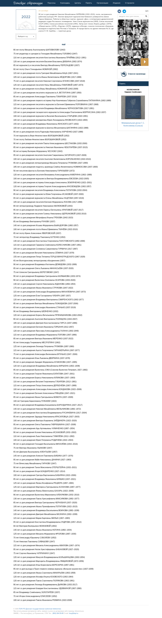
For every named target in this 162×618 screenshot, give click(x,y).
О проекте (129, 3)
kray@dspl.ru (73, 613)
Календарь (65, 3)
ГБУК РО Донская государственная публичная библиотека (40, 609)
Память (89, 3)
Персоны (52, 3)
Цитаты (78, 3)
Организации (102, 3)
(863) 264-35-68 (58, 613)
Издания (116, 3)
